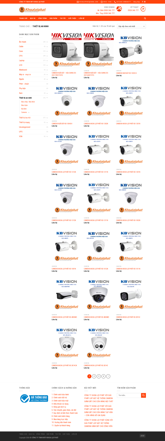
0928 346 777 (132, 10)
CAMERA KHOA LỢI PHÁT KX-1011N (128, 269)
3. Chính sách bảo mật (60, 401)
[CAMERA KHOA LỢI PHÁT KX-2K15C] (131, 295)
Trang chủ (23, 18)
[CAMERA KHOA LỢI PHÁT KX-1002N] (131, 198)
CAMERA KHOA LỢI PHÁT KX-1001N (64, 269)
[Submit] (143, 395)
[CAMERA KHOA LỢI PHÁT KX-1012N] (99, 246)
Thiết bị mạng (24, 122)
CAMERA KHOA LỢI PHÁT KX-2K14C (96, 365)
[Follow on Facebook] (142, 2)
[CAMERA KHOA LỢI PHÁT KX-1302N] (99, 101)
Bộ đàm (24, 109)
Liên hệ (81, 18)
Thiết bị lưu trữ (24, 118)
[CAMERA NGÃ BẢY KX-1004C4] (67, 101)
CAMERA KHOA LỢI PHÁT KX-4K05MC (64, 317)
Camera (24, 112)
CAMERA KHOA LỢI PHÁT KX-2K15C (128, 317)
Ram (20, 93)
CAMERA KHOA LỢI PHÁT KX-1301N (128, 124)
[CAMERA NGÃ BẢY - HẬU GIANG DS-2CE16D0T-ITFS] (99, 51)
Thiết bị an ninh (25, 98)
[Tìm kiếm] (145, 18)
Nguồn (21, 79)
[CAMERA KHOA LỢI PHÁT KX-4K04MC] (99, 295)
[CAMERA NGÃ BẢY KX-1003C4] (131, 51)
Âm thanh (22, 42)
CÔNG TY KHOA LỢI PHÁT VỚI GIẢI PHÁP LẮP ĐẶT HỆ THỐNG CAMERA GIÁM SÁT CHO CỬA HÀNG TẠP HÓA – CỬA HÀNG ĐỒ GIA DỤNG (98, 411)
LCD (20, 65)
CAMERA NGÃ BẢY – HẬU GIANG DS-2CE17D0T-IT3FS (64, 74)
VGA (20, 136)
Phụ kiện (22, 88)
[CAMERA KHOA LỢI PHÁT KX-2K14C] (99, 343)
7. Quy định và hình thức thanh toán (65, 413)
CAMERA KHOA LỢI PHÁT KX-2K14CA (64, 365)
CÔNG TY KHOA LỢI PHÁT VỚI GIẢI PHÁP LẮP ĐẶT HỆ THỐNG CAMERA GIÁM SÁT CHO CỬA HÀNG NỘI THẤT (98, 398)
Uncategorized (24, 127)
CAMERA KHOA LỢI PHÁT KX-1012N (96, 269)
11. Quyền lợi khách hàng (61, 425)
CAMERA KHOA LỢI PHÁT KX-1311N (96, 172)
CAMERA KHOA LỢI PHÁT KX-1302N (96, 124)
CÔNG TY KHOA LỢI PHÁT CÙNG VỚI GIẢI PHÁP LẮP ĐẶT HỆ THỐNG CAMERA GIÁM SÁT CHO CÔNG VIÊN (98, 423)
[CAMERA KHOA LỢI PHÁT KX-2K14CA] (67, 343)
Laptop (21, 60)
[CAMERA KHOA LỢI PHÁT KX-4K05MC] (67, 295)
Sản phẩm (53, 18)
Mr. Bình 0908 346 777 (106, 10)
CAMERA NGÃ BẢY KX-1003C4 (126, 73)
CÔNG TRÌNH (42, 18)
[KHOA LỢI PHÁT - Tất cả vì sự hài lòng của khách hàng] (32, 10)
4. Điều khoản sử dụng (60, 404)
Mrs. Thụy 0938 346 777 (105, 13)
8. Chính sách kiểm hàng (61, 416)
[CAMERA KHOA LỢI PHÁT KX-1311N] (99, 150)
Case (21, 51)
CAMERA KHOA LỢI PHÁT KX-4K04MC (96, 317)
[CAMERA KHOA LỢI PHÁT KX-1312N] (67, 150)
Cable (21, 46)
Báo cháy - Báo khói (28, 102)
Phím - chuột (24, 84)
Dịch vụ (32, 18)
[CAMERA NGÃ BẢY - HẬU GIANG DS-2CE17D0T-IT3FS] (67, 51)
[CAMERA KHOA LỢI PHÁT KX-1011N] (131, 246)
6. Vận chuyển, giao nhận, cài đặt (64, 410)
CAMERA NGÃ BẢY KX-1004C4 (62, 124)
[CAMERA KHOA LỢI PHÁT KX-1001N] (67, 246)
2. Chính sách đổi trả (59, 397)
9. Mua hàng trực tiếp (60, 419)
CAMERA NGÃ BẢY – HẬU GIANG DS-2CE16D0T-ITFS (96, 74)
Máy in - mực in (25, 74)
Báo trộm (24, 105)
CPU (20, 56)
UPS (20, 132)
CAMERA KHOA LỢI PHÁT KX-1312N (64, 172)
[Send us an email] (144, 2)
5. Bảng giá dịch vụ (59, 407)
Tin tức (63, 18)
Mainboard (23, 70)
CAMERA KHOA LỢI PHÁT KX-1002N (128, 220)
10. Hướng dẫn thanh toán (61, 422)
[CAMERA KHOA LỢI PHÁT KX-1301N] (131, 101)
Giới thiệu (72, 18)
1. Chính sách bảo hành (60, 394)
